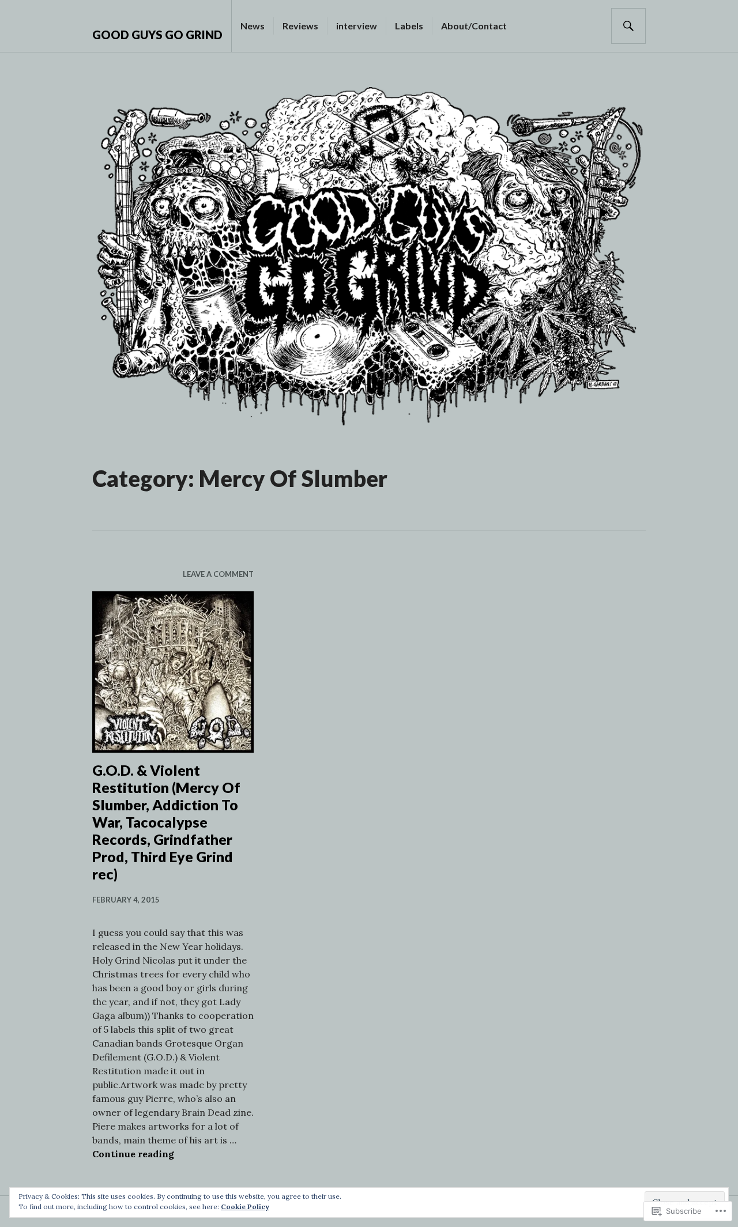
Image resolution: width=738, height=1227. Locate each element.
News (252, 25)
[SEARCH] (628, 26)
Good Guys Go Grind (157, 34)
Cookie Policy (245, 1206)
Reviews (300, 25)
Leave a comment (218, 574)
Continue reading (133, 1154)
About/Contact (474, 25)
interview (356, 25)
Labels (409, 25)
